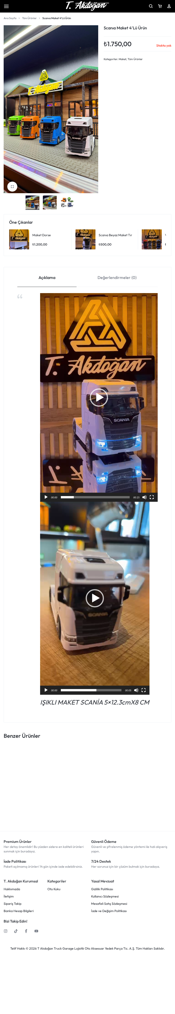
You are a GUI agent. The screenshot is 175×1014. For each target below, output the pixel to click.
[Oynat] (46, 497)
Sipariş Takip (12, 904)
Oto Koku (53, 889)
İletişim (9, 896)
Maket (122, 59)
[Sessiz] (144, 497)
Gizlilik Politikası (102, 889)
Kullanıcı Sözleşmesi (105, 896)
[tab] (47, 277)
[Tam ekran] (151, 497)
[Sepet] (160, 6)
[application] (99, 397)
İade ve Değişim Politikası (109, 911)
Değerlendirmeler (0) (117, 277)
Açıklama (47, 277)
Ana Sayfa (10, 18)
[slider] (95, 497)
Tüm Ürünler (29, 18)
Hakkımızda (12, 889)
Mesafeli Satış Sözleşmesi (109, 904)
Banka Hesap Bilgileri (19, 911)
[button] (99, 397)
